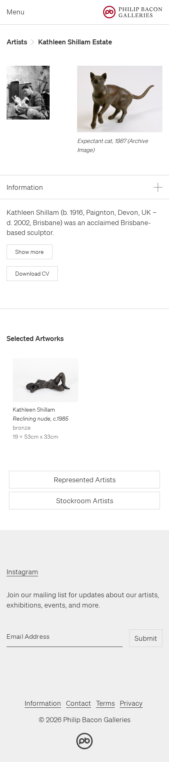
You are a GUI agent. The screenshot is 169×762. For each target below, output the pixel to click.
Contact (78, 703)
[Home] (132, 12)
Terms (105, 703)
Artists (17, 41)
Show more (29, 252)
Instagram (22, 571)
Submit (146, 638)
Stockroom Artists (84, 500)
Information (43, 703)
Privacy (131, 703)
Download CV (32, 273)
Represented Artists (85, 479)
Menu (16, 11)
